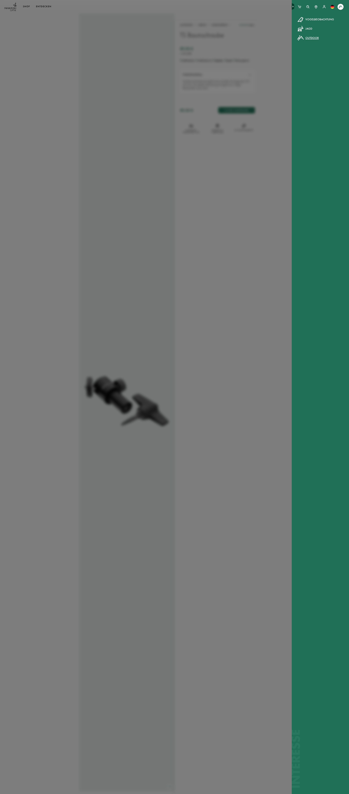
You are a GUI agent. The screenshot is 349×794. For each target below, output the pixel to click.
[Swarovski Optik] (10, 6)
